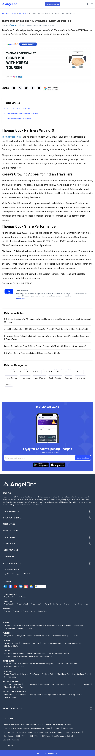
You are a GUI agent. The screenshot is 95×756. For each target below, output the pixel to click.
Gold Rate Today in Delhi (36, 653)
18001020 (10, 574)
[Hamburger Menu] (92, 4)
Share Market (80, 378)
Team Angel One (17, 25)
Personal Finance (39, 378)
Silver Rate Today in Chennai (67, 664)
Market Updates (11, 378)
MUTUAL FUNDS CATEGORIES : (15, 692)
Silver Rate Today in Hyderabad (16, 664)
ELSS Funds (8, 694)
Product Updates (55, 378)
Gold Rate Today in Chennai (58, 653)
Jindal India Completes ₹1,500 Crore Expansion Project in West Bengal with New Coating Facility (46, 329)
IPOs (66, 372)
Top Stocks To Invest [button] (12, 564)
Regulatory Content (28, 725)
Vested (32, 611)
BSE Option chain (11, 646)
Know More (20, 298)
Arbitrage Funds (50, 694)
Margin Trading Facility (53, 604)
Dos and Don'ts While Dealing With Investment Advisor (23, 728)
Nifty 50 (7, 625)
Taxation (8, 384)
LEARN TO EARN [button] (9, 538)
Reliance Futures (59, 636)
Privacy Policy (68, 728)
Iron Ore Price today (81, 674)
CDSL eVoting (21, 736)
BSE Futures (74, 636)
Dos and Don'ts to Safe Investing (50, 725)
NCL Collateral (8, 736)
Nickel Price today (64, 674)
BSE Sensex (78, 625)
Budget (8, 372)
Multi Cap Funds (10, 697)
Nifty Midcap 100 (64, 625)
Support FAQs (25, 574)
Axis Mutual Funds (47, 684)
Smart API (67, 604)
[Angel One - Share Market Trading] (9, 4)
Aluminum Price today (30, 674)
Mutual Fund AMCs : (11, 681)
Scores (68, 725)
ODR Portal (46, 736)
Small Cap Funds (35, 694)
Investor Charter (56, 732)
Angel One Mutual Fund (12, 684)
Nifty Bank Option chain (30, 643)
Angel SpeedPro (37, 604)
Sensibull (7, 611)
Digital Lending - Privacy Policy (14, 732)
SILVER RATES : (9, 661)
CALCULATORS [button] (9, 524)
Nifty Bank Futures (24, 636)
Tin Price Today (10, 677)
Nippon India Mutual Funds (14, 687)
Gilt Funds (62, 694)
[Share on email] (39, 88)
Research (68, 378)
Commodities (19, 372)
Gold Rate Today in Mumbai (14, 653)
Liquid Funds (21, 694)
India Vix (21, 628)
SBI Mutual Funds (30, 684)
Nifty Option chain (11, 643)
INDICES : (6, 623)
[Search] (88, 4)
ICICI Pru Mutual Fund (82, 684)
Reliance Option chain (73, 643)
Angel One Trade (22, 604)
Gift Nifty (30, 628)
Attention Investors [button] (12, 709)
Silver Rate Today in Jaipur (14, 666)
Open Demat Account (52, 4)
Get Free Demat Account (47, 753)
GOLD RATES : (8, 651)
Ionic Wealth (21, 597)
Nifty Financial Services (33, 625)
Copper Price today (11, 674)
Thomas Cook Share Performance (19, 118)
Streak (25, 611)
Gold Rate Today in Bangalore (40, 656)
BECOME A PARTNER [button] (11, 544)
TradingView (42, 611)
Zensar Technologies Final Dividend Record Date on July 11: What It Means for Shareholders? (45, 346)
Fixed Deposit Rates (81, 604)
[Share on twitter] (26, 88)
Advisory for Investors (73, 732)
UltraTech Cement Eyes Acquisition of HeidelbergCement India (32, 353)
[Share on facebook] (32, 88)
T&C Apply (56, 728)
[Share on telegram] (13, 88)
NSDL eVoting (34, 736)
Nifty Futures (9, 636)
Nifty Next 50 (50, 625)
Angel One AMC (9, 597)
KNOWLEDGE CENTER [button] (11, 530)
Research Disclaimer (11, 725)
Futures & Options (33, 372)
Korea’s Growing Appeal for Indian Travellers (22, 113)
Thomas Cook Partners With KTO (18, 109)
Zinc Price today (48, 674)
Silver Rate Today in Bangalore (41, 664)
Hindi (59, 372)
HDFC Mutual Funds (63, 684)
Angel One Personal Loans (38, 732)
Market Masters (76, 372)
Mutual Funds (25, 378)
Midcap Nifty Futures (42, 636)
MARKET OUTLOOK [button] (10, 550)
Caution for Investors (11, 740)
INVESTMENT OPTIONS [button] (12, 518)
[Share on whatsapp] (19, 88)
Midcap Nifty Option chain (52, 643)
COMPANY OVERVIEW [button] (11, 512)
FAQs (48, 728)
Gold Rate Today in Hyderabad (15, 656)
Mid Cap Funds (74, 694)
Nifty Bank (17, 625)
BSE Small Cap (9, 628)
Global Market (49, 372)
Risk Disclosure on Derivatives (63, 736)
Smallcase (16, 611)
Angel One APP (9, 604)
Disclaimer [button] (8, 718)
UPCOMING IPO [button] (8, 556)
